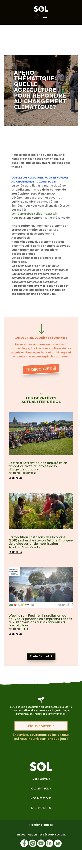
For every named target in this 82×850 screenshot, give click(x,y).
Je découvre (38, 369)
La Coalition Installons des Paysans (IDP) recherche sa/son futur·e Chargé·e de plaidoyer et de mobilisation (41, 540)
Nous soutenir (41, 725)
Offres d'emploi (31, 547)
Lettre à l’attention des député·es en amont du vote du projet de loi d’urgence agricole (38, 466)
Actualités (14, 472)
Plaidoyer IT (29, 472)
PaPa (25, 628)
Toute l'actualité (41, 656)
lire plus (15, 478)
